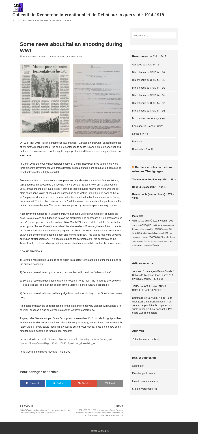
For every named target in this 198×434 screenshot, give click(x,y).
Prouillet (140, 241)
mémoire (154, 237)
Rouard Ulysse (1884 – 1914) (149, 187)
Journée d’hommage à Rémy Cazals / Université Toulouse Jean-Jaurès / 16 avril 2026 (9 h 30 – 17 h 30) (152, 274)
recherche (150, 241)
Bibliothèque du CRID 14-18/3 (148, 87)
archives (141, 220)
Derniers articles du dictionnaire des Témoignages (152, 169)
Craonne (136, 229)
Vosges (156, 245)
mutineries (144, 237)
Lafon (161, 233)
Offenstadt (165, 237)
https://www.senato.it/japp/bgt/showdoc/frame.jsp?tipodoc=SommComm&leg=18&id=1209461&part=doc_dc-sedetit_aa (66, 341)
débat (142, 229)
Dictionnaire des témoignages (148, 118)
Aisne (134, 220)
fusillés (72, 56)
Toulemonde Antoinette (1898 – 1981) (154, 179)
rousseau (160, 241)
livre (165, 233)
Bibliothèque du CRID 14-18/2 (148, 80)
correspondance (168, 225)
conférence (157, 225)
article (147, 220)
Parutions (137, 141)
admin (44, 56)
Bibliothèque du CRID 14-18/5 (148, 103)
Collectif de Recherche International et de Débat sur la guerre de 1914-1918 (88, 15)
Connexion (138, 365)
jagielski (165, 229)
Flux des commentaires (145, 381)
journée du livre (151, 232)
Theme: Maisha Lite (99, 430)
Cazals (155, 220)
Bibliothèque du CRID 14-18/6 (148, 110)
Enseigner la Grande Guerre (147, 126)
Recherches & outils (143, 149)
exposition (149, 228)
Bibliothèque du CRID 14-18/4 (148, 95)
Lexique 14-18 (140, 133)
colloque (145, 225)
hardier (158, 228)
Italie (79, 56)
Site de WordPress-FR (144, 388)
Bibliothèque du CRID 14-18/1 (148, 72)
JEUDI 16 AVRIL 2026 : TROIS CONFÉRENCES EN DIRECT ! (149, 288)
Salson (166, 241)
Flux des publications (143, 373)
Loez (171, 233)
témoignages (147, 245)
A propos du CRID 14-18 (145, 64)
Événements (58, 56)
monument (136, 237)
